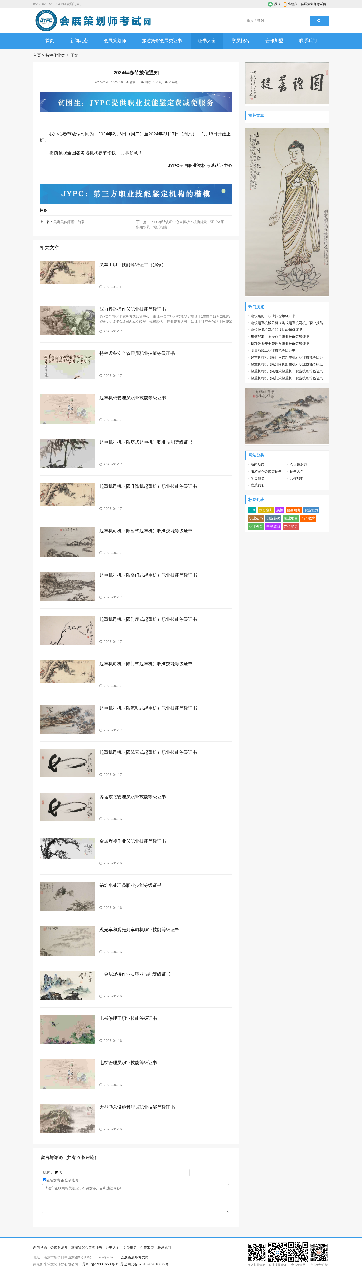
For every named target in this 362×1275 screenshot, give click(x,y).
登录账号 (71, 1180)
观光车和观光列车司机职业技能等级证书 (139, 929)
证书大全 (207, 40)
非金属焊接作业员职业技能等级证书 (134, 974)
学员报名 (240, 40)
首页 (49, 40)
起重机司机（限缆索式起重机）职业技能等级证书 (148, 752)
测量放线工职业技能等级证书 (273, 350)
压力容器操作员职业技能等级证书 (132, 309)
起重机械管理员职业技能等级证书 (132, 397)
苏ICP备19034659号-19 (100, 1264)
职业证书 (256, 518)
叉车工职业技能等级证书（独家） (132, 264)
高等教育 (308, 518)
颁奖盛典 (266, 510)
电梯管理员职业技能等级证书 (128, 1062)
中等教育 (273, 526)
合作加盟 (274, 40)
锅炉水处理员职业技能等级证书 (130, 885)
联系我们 (308, 40)
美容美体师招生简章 (68, 222)
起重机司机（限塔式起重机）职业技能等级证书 (146, 442)
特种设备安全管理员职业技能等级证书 (137, 353)
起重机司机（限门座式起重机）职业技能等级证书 (148, 619)
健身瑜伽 (294, 510)
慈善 (279, 510)
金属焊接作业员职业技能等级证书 (132, 841)
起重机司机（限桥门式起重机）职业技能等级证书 (148, 575)
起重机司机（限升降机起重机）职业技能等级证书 (148, 486)
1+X (252, 510)
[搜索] (319, 21)
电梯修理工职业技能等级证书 (128, 1018)
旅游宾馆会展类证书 (162, 40)
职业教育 (256, 526)
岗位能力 (291, 526)
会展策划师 (115, 40)
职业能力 (311, 510)
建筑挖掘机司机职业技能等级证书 (276, 330)
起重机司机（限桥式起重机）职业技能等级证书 (146, 530)
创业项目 (291, 518)
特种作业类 (55, 55)
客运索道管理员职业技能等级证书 (132, 796)
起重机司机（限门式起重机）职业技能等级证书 (146, 663)
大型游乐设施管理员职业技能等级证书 (137, 1107)
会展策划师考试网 (313, 4)
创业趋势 (273, 518)
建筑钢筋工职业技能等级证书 (273, 316)
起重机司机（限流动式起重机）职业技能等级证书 (148, 708)
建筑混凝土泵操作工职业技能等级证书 (280, 337)
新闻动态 (79, 40)
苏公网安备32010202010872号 (144, 1264)
